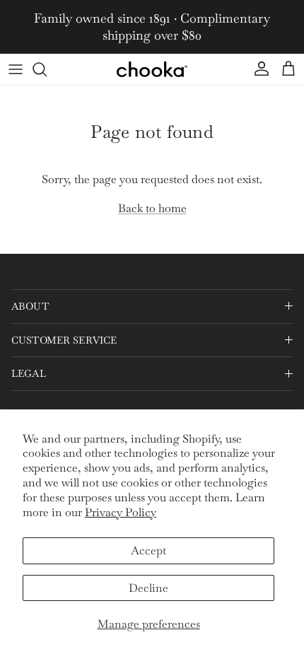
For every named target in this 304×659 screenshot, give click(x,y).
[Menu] (15, 69)
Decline (148, 588)
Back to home (152, 208)
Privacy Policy (120, 512)
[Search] (46, 69)
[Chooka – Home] (152, 69)
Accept (148, 550)
